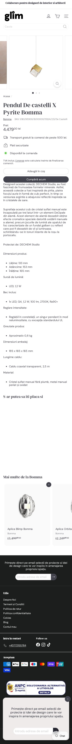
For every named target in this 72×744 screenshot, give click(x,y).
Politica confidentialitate (17, 613)
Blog (5, 622)
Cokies (7, 617)
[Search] (65, 26)
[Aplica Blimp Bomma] (27, 513)
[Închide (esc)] (68, 699)
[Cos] (57, 16)
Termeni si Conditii (13, 604)
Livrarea (19, 160)
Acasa (6, 96)
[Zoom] (57, 83)
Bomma (35, 477)
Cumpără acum (36, 179)
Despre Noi (9, 599)
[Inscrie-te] (56, 731)
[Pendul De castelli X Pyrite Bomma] (27, 434)
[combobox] (36, 26)
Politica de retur (12, 608)
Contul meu (9, 626)
